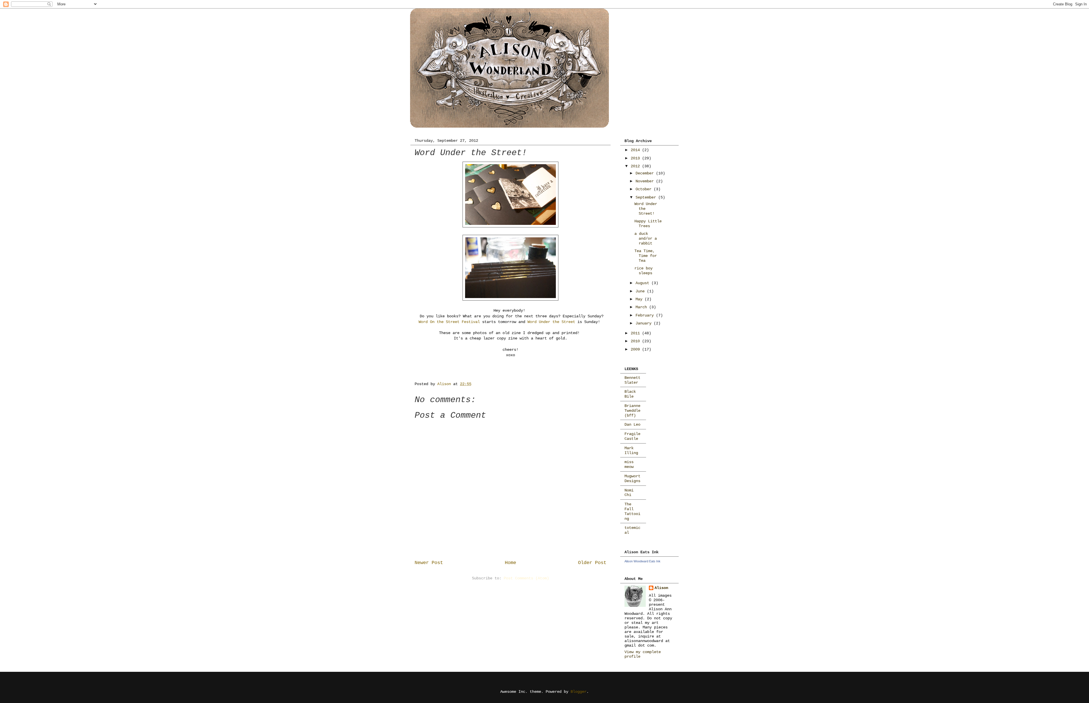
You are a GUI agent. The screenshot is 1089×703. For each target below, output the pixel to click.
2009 (636, 349)
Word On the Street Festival (449, 322)
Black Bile (630, 394)
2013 (636, 158)
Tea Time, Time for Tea (645, 256)
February (646, 315)
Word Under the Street (551, 322)
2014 (636, 150)
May (640, 299)
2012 (636, 166)
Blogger (578, 691)
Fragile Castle (632, 436)
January (645, 323)
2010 (636, 341)
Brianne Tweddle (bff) (632, 411)
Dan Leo (632, 424)
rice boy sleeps (643, 270)
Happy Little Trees (648, 223)
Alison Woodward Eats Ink (642, 561)
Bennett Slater (632, 380)
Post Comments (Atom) (526, 578)
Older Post (592, 562)
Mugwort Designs (632, 478)
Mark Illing (631, 450)
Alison (661, 588)
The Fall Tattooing (632, 511)
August (643, 283)
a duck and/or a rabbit (645, 238)
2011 (636, 333)
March (642, 307)
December (646, 173)
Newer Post (429, 562)
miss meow (629, 464)
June (641, 291)
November (646, 181)
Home (510, 562)
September (647, 197)
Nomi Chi (629, 492)
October (645, 189)
